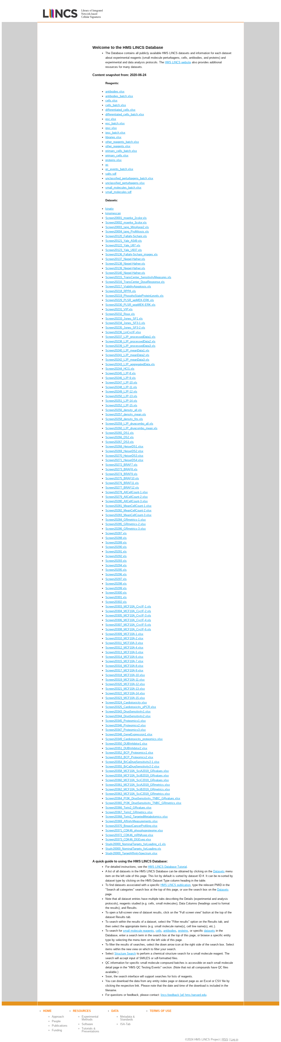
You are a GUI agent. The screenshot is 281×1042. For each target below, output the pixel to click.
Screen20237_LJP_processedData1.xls (130, 336)
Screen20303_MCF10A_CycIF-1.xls (128, 606)
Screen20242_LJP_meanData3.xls (127, 359)
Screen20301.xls (116, 597)
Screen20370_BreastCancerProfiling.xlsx (131, 825)
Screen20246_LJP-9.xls (120, 378)
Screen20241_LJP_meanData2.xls (127, 355)
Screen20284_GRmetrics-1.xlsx (125, 519)
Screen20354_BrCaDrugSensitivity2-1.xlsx (132, 762)
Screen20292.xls (116, 556)
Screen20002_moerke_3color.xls (126, 222)
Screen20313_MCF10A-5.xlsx (124, 652)
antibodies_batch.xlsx (119, 96)
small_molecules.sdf (118, 192)
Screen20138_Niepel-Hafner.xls (125, 263)
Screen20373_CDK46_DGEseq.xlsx (128, 839)
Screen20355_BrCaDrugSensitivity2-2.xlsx (132, 766)
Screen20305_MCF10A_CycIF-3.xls (128, 615)
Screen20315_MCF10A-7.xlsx (124, 661)
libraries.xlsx (113, 137)
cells (159, 930)
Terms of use (160, 1011)
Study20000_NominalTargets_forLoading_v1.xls (135, 844)
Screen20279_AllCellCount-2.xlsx (126, 496)
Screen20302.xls (116, 602)
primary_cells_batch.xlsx (121, 151)
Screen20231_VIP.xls (119, 309)
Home (47, 1011)
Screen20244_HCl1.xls (119, 368)
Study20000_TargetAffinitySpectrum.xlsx (131, 853)
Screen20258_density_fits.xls (124, 419)
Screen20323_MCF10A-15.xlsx (125, 698)
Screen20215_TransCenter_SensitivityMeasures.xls (138, 277)
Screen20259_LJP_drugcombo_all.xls (129, 423)
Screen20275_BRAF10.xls (122, 478)
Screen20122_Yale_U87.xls (122, 245)
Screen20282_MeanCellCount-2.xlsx (128, 510)
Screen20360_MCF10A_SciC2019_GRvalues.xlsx (137, 780)
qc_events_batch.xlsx (119, 169)
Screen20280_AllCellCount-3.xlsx (126, 501)
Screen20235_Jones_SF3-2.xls (125, 327)
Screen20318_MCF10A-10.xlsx (125, 675)
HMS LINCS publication (175, 885)
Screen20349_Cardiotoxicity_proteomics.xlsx (134, 739)
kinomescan (113, 213)
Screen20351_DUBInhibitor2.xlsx (126, 748)
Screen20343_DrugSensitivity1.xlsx (128, 711)
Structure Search (125, 953)
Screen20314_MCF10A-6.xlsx (124, 656)
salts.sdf (110, 173)
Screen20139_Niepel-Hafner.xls (125, 268)
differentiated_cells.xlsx (120, 109)
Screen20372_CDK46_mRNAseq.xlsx (129, 835)
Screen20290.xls (116, 547)
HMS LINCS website (178, 62)
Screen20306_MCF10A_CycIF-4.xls (128, 620)
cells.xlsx (111, 100)
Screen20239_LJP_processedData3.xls (130, 345)
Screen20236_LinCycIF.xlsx (123, 332)
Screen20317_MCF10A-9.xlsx (124, 670)
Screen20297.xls (116, 579)
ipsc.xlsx (111, 128)
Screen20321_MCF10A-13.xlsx (125, 688)
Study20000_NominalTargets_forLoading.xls (133, 848)
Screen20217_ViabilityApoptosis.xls (128, 286)
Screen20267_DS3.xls (119, 442)
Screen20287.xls (116, 533)
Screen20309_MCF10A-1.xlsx (124, 634)
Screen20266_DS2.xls (119, 437)
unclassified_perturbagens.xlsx (125, 183)
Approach (58, 1016)
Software (87, 1024)
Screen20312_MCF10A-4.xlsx (124, 647)
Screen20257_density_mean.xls (125, 414)
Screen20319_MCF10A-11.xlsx (125, 679)
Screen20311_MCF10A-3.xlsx (124, 643)
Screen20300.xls (116, 592)
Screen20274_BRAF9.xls (121, 474)
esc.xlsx (110, 119)
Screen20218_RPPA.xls (120, 291)
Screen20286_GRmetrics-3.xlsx (125, 528)
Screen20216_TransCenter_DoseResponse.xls (135, 282)
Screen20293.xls (116, 560)
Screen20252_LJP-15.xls (121, 405)
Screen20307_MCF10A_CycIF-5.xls (128, 624)
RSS (225, 1039)
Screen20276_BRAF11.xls (122, 483)
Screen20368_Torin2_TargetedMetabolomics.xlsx (136, 816)
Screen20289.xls (116, 542)
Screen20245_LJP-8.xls (120, 373)
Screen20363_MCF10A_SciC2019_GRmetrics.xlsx (137, 793)
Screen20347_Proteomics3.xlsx (125, 729)
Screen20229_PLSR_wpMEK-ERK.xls (129, 300)
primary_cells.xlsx (116, 155)
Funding (57, 1030)
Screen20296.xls (116, 574)
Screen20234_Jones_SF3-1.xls (125, 323)
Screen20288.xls (116, 538)
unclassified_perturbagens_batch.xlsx (129, 178)
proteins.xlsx (113, 160)
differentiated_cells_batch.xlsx (124, 114)
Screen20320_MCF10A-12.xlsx (125, 684)
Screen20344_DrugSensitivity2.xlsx (128, 716)
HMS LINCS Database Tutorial (167, 866)
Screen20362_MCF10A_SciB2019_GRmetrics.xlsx (137, 789)
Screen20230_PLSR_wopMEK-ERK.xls (130, 304)
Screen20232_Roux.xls (120, 314)
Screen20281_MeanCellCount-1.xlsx (128, 505)
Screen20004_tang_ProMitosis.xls (127, 231)
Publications (59, 1025)
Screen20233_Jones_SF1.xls (124, 318)
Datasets (219, 871)
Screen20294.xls (116, 565)
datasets (209, 930)
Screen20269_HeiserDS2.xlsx (124, 451)
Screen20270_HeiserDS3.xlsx (124, 455)
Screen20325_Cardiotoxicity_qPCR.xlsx (130, 707)
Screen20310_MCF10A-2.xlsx (124, 638)
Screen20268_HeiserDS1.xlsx (124, 446)
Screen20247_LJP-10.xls (121, 382)
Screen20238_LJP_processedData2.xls (130, 341)
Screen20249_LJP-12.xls (121, 391)
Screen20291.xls (116, 551)
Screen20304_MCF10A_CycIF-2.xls (128, 611)
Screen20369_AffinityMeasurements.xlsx (131, 821)
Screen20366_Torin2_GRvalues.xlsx (128, 807)
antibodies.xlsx (114, 91)
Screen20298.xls (116, 583)
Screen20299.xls (116, 588)
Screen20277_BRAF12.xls (122, 487)
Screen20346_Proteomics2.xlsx (125, 725)
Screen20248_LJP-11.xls (121, 387)
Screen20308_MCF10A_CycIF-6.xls (128, 629)
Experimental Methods (90, 1018)
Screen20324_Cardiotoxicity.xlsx (126, 702)
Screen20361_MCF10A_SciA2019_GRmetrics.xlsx (137, 784)
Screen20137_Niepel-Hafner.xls (125, 259)
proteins (183, 930)
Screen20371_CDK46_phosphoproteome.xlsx (134, 830)
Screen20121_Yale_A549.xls (123, 240)
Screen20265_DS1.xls (119, 433)
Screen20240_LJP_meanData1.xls (127, 350)
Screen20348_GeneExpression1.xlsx (128, 734)
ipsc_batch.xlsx (115, 132)
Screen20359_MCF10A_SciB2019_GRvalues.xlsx (137, 775)
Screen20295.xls (116, 569)
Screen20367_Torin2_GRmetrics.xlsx (129, 812)
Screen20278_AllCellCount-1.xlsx (126, 492)
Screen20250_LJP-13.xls (121, 396)
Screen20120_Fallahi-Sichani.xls (126, 236)
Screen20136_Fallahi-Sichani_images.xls (131, 254)
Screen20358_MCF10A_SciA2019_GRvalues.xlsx (137, 771)
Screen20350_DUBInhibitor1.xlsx (126, 743)
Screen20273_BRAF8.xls (121, 469)
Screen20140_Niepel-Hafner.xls (125, 273)
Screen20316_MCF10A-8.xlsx (124, 665)
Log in (234, 1039)
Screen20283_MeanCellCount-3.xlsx (128, 515)
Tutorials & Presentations (90, 1030)
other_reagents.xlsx (117, 146)
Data (115, 1011)
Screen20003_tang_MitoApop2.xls (127, 227)
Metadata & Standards (127, 1018)
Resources (82, 1011)
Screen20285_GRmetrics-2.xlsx (125, 524)
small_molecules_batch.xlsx (123, 187)
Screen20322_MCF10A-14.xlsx (125, 693)
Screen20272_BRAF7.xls (121, 464)
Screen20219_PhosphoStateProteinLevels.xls (134, 295)
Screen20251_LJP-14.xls (121, 400)
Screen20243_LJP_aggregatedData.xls (130, 364)
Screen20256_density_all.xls (123, 410)
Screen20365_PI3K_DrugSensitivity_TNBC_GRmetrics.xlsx (143, 803)
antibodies (169, 930)
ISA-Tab (125, 1024)
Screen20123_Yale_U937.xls (123, 250)
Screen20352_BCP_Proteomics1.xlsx (129, 752)
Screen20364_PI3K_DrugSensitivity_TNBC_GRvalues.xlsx (142, 798)
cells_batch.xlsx (115, 105)
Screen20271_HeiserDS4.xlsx (124, 460)
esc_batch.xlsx (115, 123)
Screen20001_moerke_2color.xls (126, 218)
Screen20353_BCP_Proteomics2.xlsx (129, 757)
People (56, 1021)
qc (106, 164)
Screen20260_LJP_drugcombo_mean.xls (131, 428)
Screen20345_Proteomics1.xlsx (125, 720)
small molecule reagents (138, 930)
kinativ (109, 208)
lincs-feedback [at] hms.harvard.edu (183, 995)
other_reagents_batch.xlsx (122, 142)
